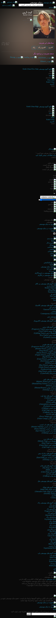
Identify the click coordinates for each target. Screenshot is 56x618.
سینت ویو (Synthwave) (48, 369)
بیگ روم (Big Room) (49, 357)
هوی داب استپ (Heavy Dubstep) (45, 429)
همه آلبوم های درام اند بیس (47, 453)
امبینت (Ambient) (50, 398)
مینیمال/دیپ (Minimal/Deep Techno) (44, 384)
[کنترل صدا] (48, 197)
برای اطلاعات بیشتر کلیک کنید (46, 155)
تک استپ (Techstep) (49, 390)
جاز (55, 571)
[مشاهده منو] (3, 2)
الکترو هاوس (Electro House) (46, 353)
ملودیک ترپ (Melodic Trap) (47, 441)
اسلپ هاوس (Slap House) (47, 371)
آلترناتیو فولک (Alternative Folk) (45, 491)
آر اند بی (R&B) (51, 470)
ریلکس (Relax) (51, 402)
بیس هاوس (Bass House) (47, 365)
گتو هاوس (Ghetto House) (47, 367)
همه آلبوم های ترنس (49, 327)
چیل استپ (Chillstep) (49, 408)
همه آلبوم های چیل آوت (48, 396)
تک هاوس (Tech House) (48, 361)
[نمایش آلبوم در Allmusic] (47, 61)
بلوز (54, 569)
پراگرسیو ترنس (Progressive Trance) (44, 329)
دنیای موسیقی (51, 579)
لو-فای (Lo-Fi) (51, 414)
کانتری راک (42, 47)
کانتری (50, 47)
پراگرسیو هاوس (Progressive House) (43, 347)
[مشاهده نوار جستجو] (12, 2)
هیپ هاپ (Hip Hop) (49, 468)
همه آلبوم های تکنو (50, 379)
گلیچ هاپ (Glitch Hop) (48, 472)
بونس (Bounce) (51, 386)
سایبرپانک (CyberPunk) (48, 373)
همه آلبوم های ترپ (49, 439)
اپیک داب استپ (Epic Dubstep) (46, 431)
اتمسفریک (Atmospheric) (47, 404)
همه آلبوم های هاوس (49, 344)
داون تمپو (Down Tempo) (47, 416)
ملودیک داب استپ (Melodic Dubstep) (43, 427)
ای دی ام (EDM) (50, 363)
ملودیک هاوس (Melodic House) (45, 349)
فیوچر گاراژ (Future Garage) (46, 418)
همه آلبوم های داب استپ (47, 425)
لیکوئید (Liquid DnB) (49, 455)
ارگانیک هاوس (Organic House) (45, 355)
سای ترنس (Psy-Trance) (48, 335)
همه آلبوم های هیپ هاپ (48, 466)
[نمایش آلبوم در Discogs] (16, 57)
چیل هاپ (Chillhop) (49, 412)
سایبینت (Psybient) (49, 337)
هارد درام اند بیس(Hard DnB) (46, 457)
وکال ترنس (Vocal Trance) (47, 331)
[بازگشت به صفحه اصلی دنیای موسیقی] (8, 5)
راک (34, 47)
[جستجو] (52, 7)
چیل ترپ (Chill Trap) (49, 410)
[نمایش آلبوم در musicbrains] (46, 58)
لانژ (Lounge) (51, 400)
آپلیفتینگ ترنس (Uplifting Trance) (45, 333)
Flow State (50, 80)
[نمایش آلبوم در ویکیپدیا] (30, 57)
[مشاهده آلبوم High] (51, 113)
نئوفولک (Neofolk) (50, 493)
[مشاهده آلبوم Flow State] (51, 76)
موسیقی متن (51, 317)
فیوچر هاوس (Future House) (46, 359)
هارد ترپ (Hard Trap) (49, 443)
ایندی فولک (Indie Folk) (48, 489)
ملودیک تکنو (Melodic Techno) (46, 381)
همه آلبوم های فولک (49, 487)
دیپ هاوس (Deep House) (47, 351)
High (52, 117)
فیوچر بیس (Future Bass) (47, 445)
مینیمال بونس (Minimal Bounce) (45, 388)
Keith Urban (50, 82)
